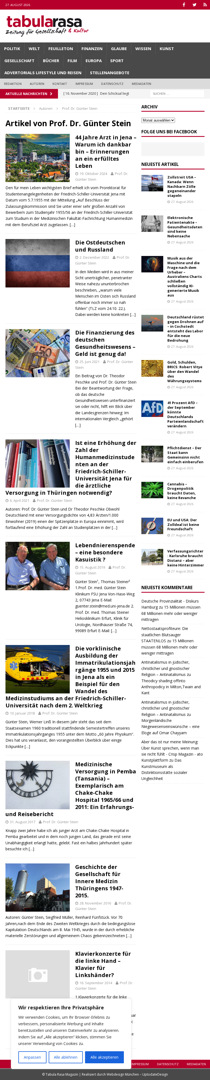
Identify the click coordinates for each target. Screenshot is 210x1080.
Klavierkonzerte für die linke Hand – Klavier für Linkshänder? (103, 964)
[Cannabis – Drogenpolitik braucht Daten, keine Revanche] (152, 490)
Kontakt (59, 84)
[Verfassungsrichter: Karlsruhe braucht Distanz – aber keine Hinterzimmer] (152, 557)
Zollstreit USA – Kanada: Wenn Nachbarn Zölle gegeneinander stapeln (181, 186)
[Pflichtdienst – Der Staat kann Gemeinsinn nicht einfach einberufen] (152, 454)
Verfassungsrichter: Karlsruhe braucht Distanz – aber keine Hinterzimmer (185, 558)
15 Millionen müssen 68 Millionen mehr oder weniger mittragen (170, 613)
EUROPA (94, 60)
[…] (72, 224)
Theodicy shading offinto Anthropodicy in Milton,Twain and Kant (171, 687)
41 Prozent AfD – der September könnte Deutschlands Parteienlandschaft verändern (185, 414)
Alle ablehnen (65, 1057)
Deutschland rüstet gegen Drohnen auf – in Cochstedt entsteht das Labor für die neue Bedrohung (185, 328)
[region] (71, 1033)
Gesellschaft (19, 60)
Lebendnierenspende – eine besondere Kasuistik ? (105, 552)
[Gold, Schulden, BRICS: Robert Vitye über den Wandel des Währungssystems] (152, 368)
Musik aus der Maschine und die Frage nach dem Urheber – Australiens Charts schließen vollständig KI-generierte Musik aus (184, 277)
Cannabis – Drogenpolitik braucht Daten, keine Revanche (181, 491)
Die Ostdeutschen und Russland (100, 246)
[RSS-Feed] (205, 5)
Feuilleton (60, 48)
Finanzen (92, 48)
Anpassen (32, 1057)
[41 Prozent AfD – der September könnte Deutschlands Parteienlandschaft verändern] (152, 409)
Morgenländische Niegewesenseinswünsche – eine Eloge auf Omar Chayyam (170, 726)
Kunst (167, 48)
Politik (12, 48)
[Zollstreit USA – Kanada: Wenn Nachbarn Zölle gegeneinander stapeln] (152, 183)
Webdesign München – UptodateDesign (137, 1074)
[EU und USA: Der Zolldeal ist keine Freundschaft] (152, 526)
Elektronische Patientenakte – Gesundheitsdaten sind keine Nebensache (184, 227)
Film (72, 60)
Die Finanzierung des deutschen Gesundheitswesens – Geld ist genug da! (105, 343)
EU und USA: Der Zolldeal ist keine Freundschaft (183, 524)
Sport (117, 60)
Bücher (51, 60)
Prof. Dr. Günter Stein (54, 500)
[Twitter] (194, 5)
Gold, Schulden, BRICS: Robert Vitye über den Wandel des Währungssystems (184, 371)
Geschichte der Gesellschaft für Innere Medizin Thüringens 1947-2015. (99, 881)
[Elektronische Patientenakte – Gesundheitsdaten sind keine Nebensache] (152, 223)
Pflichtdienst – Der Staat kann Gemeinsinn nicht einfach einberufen (185, 454)
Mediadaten (141, 84)
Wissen (143, 48)
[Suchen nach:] (177, 93)
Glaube (119, 48)
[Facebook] (184, 5)
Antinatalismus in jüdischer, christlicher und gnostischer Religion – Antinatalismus (165, 668)
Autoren (37, 84)
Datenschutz (112, 84)
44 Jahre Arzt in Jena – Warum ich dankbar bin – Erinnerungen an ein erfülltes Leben (105, 151)
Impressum (84, 84)
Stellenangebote (109, 72)
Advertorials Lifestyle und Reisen (42, 72)
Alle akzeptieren (104, 1057)
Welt (34, 48)
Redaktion (13, 84)
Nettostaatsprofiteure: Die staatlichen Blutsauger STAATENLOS (164, 634)
